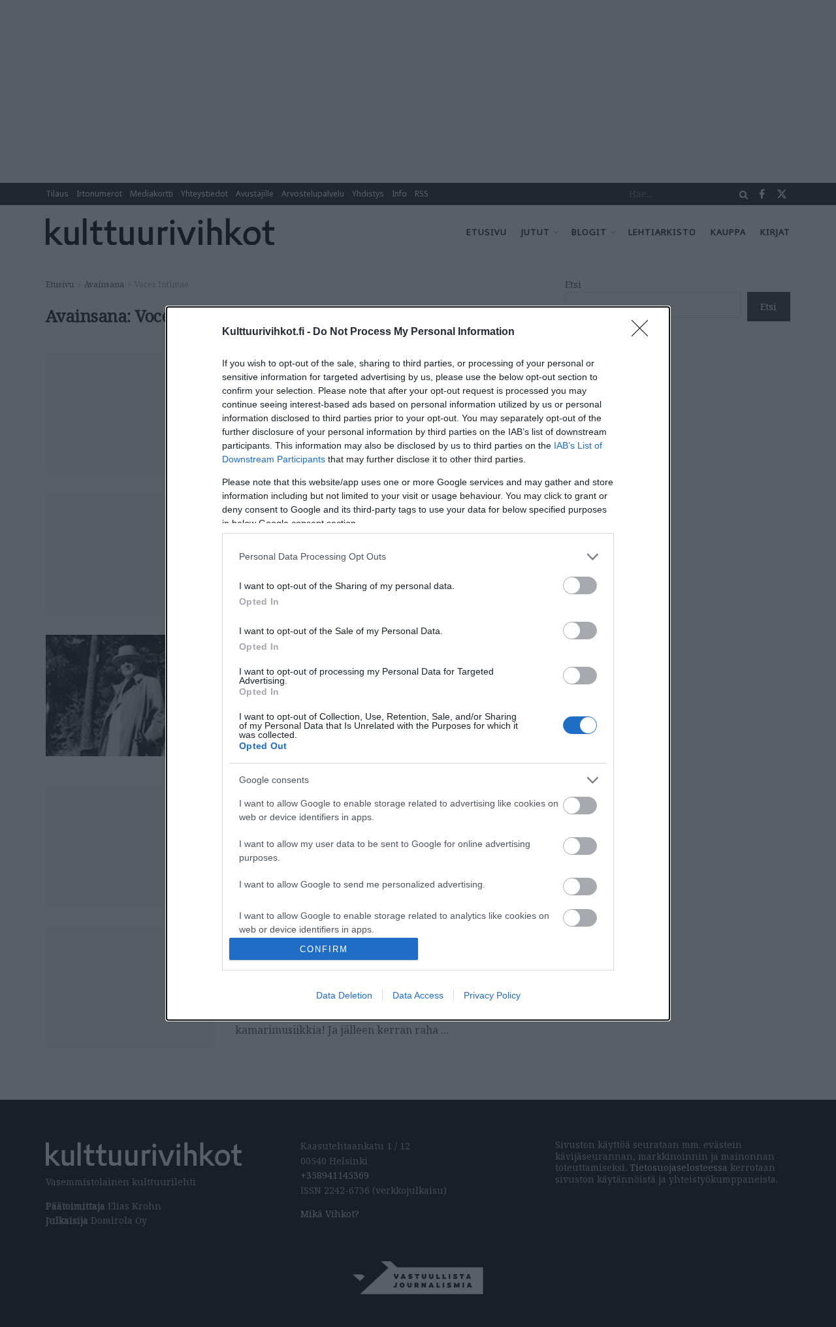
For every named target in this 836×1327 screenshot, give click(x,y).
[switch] (580, 585)
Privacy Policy (492, 995)
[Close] (644, 332)
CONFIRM (324, 949)
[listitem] (418, 557)
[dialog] (418, 664)
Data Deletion (344, 995)
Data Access (418, 995)
